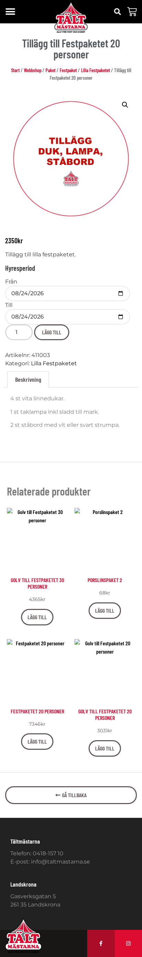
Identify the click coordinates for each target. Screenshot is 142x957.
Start (15, 70)
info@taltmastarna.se (60, 861)
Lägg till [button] (37, 617)
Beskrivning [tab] (28, 379)
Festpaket (68, 70)
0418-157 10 (48, 853)
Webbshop (32, 70)
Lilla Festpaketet (95, 70)
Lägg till (51, 332)
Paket (50, 70)
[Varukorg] (132, 11)
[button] (10, 12)
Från (11, 282)
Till (8, 305)
